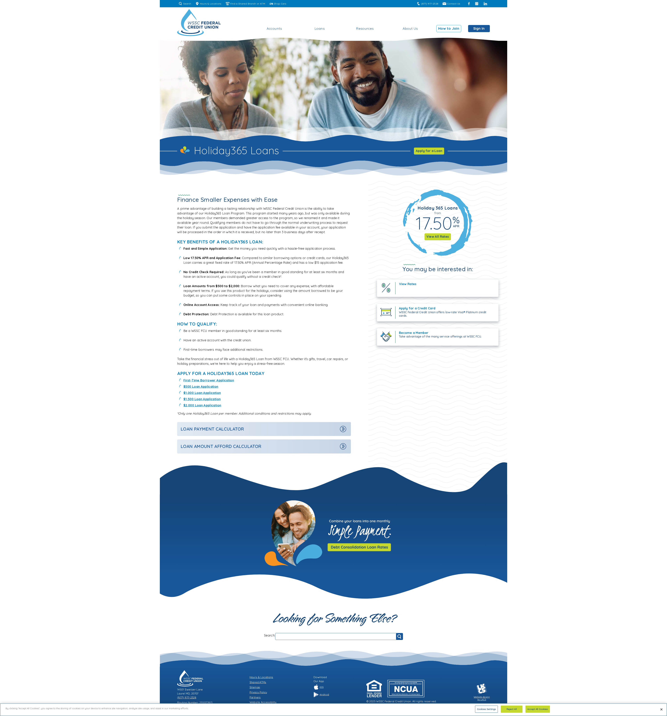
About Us (410, 28)
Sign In (479, 28)
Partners (255, 697)
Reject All (512, 709)
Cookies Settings (486, 709)
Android (324, 694)
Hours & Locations (210, 3)
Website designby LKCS (482, 698)
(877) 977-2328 (429, 3)
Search (187, 3)
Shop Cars (280, 3)
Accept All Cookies (537, 709)
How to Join (448, 28)
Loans (320, 28)
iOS (322, 686)
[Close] (661, 709)
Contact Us (453, 3)
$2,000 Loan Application (202, 405)
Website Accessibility (263, 702)
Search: (269, 635)
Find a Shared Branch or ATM (247, 3)
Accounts (274, 28)
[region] (333, 709)
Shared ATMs (258, 682)
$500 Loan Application (200, 387)
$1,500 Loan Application (202, 399)
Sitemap (255, 687)
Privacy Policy (258, 692)
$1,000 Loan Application (202, 393)
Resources (365, 28)
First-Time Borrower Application (208, 380)
